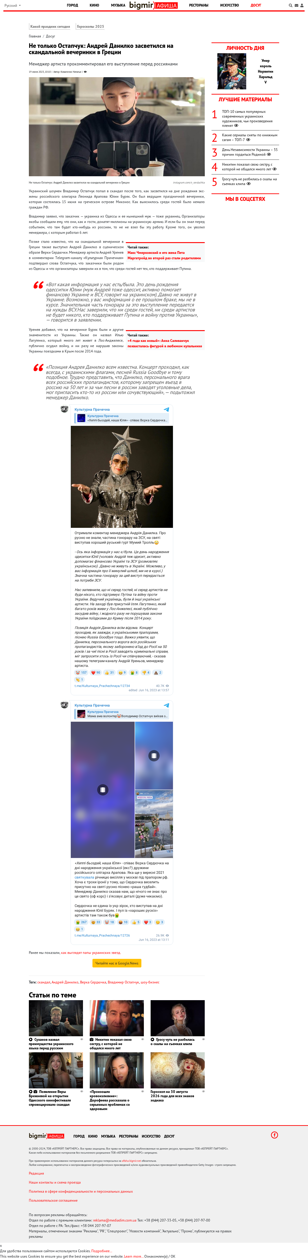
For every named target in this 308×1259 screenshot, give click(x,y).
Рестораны (198, 5)
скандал (43, 982)
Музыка (118, 5)
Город (72, 5)
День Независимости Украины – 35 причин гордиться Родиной (250, 152)
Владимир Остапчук (123, 982)
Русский (11, 5)
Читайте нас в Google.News (116, 963)
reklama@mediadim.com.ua (114, 1220)
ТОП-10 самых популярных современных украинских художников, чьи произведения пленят (247, 118)
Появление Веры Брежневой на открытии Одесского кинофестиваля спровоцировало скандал (50, 1098)
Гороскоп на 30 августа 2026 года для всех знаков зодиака (172, 1095)
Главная (35, 36)
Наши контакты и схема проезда (55, 1182)
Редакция (36, 1173)
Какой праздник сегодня (50, 26)
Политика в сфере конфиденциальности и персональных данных (81, 1191)
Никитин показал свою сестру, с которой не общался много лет (111, 1043)
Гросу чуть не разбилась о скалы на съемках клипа (173, 1041)
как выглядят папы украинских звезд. (91, 952)
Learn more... (133, 1256)
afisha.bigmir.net (131, 1160)
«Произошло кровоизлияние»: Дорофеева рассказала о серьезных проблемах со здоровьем (110, 1100)
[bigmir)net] (142, 5)
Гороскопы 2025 (90, 26)
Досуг (256, 5)
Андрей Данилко (65, 982)
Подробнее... (101, 1251)
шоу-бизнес (150, 982)
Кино (94, 5)
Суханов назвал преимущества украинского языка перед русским (51, 1043)
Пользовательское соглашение (53, 1200)
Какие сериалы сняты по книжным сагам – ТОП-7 (249, 137)
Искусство (229, 5)
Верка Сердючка (93, 982)
